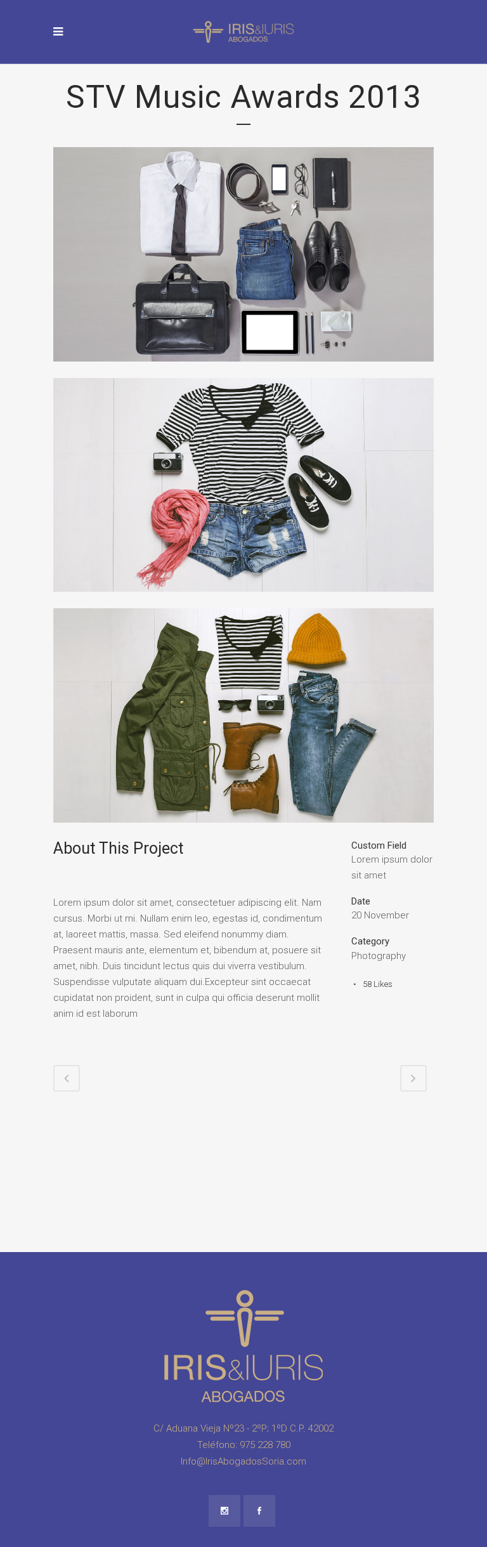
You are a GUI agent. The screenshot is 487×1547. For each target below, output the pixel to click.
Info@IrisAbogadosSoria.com (243, 1461)
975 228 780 (265, 1445)
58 (378, 984)
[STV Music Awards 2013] (243, 369)
